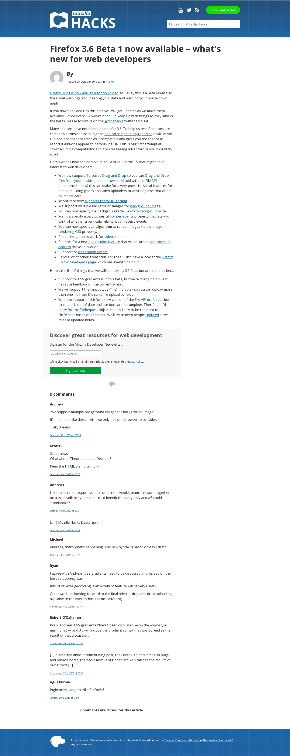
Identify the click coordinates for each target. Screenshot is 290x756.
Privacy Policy (135, 361)
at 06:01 (65, 510)
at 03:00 (65, 474)
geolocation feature (104, 241)
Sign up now (75, 370)
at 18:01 (65, 555)
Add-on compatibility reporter (128, 133)
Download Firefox (223, 10)
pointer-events (121, 216)
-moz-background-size (148, 211)
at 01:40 (64, 697)
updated (152, 314)
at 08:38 (65, 530)
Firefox (110, 81)
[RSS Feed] (197, 10)
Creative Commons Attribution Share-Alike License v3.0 (198, 740)
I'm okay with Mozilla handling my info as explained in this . (98, 361)
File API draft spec (149, 299)
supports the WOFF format (105, 201)
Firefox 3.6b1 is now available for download (84, 93)
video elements (116, 236)
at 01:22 (66, 673)
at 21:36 (66, 643)
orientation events (93, 252)
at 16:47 (66, 606)
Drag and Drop (114, 175)
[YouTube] (181, 10)
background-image (145, 206)
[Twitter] (189, 10)
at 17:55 (65, 435)
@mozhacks (113, 121)
